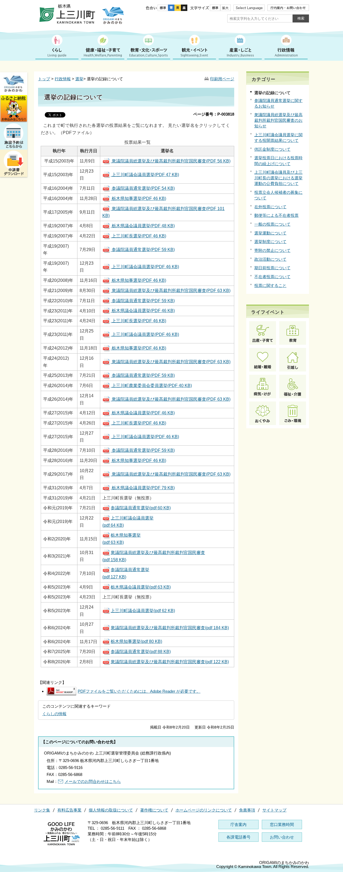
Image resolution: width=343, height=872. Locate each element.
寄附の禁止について (272, 250)
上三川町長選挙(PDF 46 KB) (138, 236)
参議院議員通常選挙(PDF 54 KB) (143, 188)
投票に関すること (270, 285)
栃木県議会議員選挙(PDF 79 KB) (143, 488)
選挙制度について (270, 241)
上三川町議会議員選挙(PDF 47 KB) (145, 174)
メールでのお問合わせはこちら (93, 781)
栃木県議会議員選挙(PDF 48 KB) (143, 225)
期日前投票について (272, 268)
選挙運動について (270, 233)
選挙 (79, 79)
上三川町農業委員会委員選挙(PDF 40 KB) (151, 385)
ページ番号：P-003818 (213, 114)
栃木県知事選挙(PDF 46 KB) (138, 198)
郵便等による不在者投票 (276, 215)
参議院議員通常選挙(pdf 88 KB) (141, 651)
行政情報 (63, 79)
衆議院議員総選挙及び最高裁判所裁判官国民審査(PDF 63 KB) (170, 290)
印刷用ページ (222, 79)
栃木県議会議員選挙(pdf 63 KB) (141, 587)
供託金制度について (272, 149)
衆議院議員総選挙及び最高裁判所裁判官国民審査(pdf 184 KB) (170, 627)
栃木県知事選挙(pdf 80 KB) (136, 641)
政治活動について (270, 259)
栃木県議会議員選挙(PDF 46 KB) (143, 310)
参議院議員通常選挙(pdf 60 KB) (141, 508)
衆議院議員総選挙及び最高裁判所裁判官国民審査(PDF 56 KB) (170, 161)
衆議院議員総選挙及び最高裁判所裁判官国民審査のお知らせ (278, 120)
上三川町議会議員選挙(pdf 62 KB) (143, 610)
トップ (44, 79)
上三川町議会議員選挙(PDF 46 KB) (145, 266)
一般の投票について (272, 224)
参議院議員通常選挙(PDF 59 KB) (143, 249)
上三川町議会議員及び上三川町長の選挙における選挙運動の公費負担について (278, 178)
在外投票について (270, 206)
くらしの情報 (54, 713)
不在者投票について (272, 276)
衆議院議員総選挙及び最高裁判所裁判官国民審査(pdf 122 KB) (170, 661)
